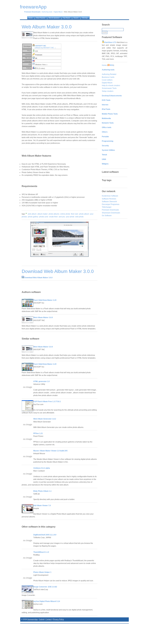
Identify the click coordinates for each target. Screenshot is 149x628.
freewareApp (33, 619)
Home (104, 65)
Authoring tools (47, 12)
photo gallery (33, 217)
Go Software (107, 216)
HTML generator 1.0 (41, 381)
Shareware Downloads (111, 213)
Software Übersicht (109, 202)
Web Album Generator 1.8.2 (44, 419)
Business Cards (108, 77)
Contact (48, 619)
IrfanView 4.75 (110, 42)
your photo (70, 217)
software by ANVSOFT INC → (45, 47)
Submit (42, 619)
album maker (42, 214)
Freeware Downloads (110, 210)
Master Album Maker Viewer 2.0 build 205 (50, 451)
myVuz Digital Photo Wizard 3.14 (46, 601)
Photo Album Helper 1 (42, 572)
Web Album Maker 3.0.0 (43, 317)
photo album (84, 214)
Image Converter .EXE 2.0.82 (45, 587)
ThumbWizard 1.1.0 (41, 552)
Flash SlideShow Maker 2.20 (44, 300)
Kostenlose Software (110, 196)
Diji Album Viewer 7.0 (42, 505)
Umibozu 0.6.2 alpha (41, 468)
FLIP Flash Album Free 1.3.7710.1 (47, 402)
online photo (65, 214)
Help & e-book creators (111, 85)
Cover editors (107, 80)
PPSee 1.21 (38, 433)
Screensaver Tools (109, 88)
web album (32, 214)
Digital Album (58, 12)
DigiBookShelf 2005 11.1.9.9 (44, 535)
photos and (43, 217)
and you (62, 217)
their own (74, 214)
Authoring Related (109, 74)
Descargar (106, 204)
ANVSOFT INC (40, 46)
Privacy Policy (58, 619)
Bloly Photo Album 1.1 (42, 491)
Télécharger (106, 207)
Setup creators (107, 91)
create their (53, 217)
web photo (79, 217)
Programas (115, 204)
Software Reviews (109, 199)
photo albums (54, 214)
